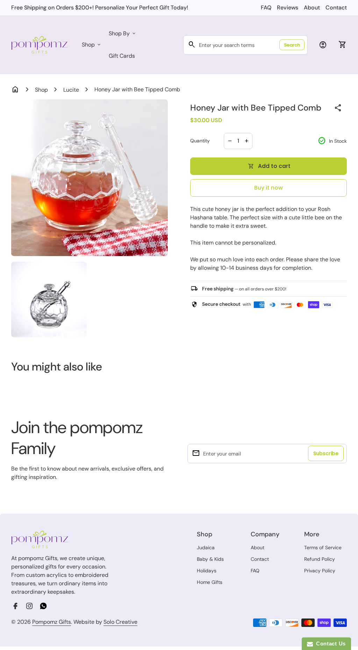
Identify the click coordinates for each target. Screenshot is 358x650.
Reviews (287, 7)
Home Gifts (209, 582)
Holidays (206, 570)
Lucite (71, 89)
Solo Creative (120, 622)
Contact (336, 7)
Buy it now (268, 188)
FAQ (266, 7)
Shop (92, 44)
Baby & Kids (210, 559)
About (312, 7)
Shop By (123, 33)
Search (292, 45)
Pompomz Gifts (51, 622)
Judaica (206, 547)
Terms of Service (323, 547)
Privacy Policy (319, 570)
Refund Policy (319, 559)
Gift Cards (122, 55)
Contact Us (329, 644)
